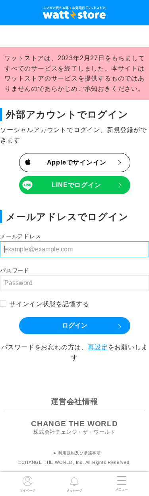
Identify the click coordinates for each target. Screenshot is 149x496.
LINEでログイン (76, 185)
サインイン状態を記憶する (49, 304)
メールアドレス (20, 236)
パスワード (14, 270)
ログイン (74, 325)
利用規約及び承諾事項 (79, 453)
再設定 (98, 347)
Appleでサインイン (76, 162)
